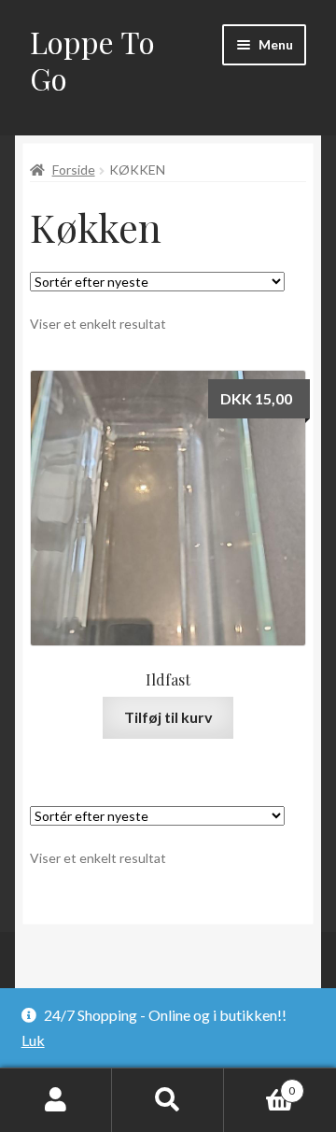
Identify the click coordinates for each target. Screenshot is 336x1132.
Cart (259, 1084)
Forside (73, 169)
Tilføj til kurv (168, 717)
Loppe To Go (92, 59)
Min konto (56, 1100)
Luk (33, 1040)
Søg (168, 1100)
